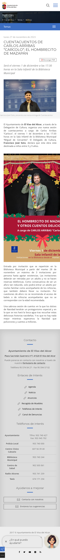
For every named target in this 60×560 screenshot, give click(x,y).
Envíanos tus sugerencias (31, 507)
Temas (19, 20)
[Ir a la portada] (14, 5)
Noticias (28, 20)
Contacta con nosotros (31, 500)
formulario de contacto (34, 363)
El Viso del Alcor (8, 20)
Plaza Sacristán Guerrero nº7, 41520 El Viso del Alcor (30, 356)
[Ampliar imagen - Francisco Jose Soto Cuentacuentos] (30, 99)
